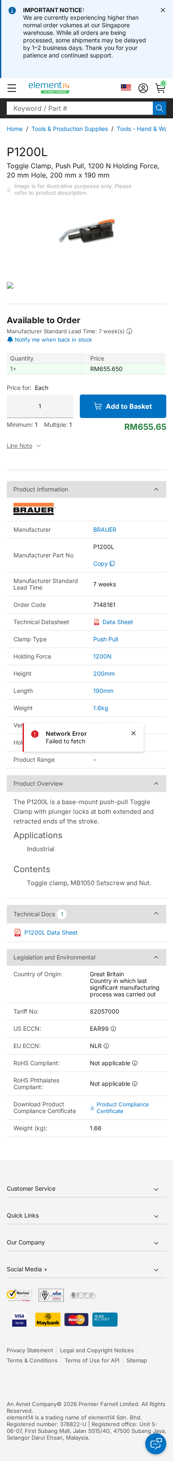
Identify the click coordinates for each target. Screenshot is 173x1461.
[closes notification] (163, 10)
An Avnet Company (32, 1404)
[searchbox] (80, 108)
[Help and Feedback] (155, 1443)
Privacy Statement (30, 1350)
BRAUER (104, 529)
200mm (104, 673)
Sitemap (136, 1360)
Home (15, 128)
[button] (12, 88)
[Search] (159, 108)
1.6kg (100, 707)
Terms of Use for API (92, 1360)
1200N (102, 656)
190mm (103, 690)
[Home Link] (65, 88)
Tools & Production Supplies (69, 128)
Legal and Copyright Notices (97, 1350)
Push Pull (105, 639)
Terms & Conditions (32, 1360)
